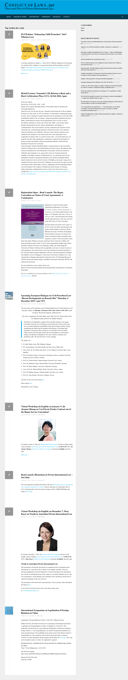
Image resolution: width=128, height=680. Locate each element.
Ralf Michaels (41, 414)
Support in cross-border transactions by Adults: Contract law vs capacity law (100, 47)
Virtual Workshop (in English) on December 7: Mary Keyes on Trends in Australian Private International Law (46, 512)
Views (82, 28)
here (43, 380)
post (41, 63)
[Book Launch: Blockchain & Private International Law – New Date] (9, 475)
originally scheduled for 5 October (34, 487)
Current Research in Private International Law (44, 447)
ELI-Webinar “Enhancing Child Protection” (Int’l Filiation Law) (43, 35)
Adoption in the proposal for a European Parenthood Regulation (97, 79)
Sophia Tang (39, 615)
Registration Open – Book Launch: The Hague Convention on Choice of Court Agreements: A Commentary (42, 195)
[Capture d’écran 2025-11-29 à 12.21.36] (9, 296)
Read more (24, 73)
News (39, 40)
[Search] (122, 16)
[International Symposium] (9, 611)
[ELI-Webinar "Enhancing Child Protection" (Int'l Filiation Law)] (9, 35)
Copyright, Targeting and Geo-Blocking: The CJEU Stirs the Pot (97, 82)
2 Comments (32, 40)
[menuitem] (8, 16)
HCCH (39, 200)
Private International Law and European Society (93, 59)
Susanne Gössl (46, 40)
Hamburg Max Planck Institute (49, 444)
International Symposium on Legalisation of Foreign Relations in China (45, 611)
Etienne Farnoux (42, 304)
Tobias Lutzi (40, 98)
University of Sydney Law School (41, 449)
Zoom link (29, 491)
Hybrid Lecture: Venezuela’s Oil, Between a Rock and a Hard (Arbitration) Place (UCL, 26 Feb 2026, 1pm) (46, 94)
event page (63, 637)
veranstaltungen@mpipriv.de (31, 590)
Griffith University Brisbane (41, 559)
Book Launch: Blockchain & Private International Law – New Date (47, 476)
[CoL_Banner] (30, 7)
